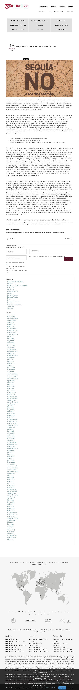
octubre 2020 (11, 377)
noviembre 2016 (12, 468)
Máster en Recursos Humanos (14, 651)
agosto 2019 (11, 404)
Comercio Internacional (14, 305)
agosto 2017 (11, 450)
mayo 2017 (10, 456)
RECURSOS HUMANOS (18, 25)
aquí (7, 264)
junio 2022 (10, 338)
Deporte (9, 283)
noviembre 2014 (12, 514)
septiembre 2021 (12, 355)
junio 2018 (10, 431)
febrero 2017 (11, 462)
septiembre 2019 (12, 402)
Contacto (69, 12)
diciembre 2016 (12, 466)
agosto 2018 (11, 427)
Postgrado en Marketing (60, 647)
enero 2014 (10, 533)
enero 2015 (10, 510)
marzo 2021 (11, 367)
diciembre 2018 (12, 419)
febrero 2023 (11, 324)
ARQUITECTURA (18, 29)
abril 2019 (10, 411)
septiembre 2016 (12, 472)
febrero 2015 (11, 508)
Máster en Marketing (11, 647)
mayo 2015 (10, 503)
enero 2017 (10, 464)
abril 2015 (10, 504)
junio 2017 (10, 454)
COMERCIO (61, 20)
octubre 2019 (11, 400)
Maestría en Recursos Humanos (39, 651)
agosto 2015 (11, 497)
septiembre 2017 (12, 448)
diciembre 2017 (12, 442)
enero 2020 (11, 394)
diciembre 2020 (12, 373)
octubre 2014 (11, 516)
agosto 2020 (11, 381)
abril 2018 (10, 435)
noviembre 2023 (12, 319)
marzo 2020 (11, 390)
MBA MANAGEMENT (18, 20)
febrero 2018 (11, 439)
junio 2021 (10, 361)
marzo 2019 (11, 413)
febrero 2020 (11, 392)
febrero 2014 (11, 532)
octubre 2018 (11, 423)
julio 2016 (10, 475)
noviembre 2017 (12, 444)
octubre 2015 (11, 493)
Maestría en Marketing (35, 647)
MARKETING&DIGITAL (39, 20)
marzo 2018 (11, 437)
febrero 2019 (11, 415)
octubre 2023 (11, 320)
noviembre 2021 (12, 351)
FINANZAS (39, 25)
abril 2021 (10, 365)
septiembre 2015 (12, 495)
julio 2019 (10, 406)
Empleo (62, 6)
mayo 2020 (11, 386)
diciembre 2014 (12, 512)
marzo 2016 (11, 483)
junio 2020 (10, 384)
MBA (8, 299)
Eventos (9, 293)
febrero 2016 (11, 485)
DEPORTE (39, 29)
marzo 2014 (11, 530)
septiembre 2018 (12, 425)
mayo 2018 (10, 433)
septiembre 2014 (12, 518)
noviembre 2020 (12, 375)
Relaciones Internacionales (15, 281)
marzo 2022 (11, 344)
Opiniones (10, 289)
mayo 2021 (10, 363)
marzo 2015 (11, 506)
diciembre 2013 (12, 535)
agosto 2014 (11, 520)
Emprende (41, 12)
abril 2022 (10, 342)
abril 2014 (10, 528)
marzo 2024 (11, 315)
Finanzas (10, 303)
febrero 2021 (11, 369)
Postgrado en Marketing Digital (62, 649)
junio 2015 (10, 501)
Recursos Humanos (13, 301)
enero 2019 (10, 417)
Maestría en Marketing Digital (38, 649)
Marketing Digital (12, 295)
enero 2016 (10, 487)
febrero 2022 (11, 346)
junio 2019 (10, 408)
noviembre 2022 (12, 330)
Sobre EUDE (58, 12)
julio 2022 (10, 336)
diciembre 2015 (12, 489)
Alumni (70, 6)
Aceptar (62, 688)
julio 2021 (10, 359)
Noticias (54, 6)
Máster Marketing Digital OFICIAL (15, 641)
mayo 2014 (10, 526)
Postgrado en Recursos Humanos (63, 651)
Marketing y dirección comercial (17, 285)
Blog (50, 12)
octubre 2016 (11, 470)
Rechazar (70, 688)
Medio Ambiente (12, 291)
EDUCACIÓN (61, 29)
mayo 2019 (10, 410)
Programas (44, 6)
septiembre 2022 (12, 334)
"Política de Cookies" (51, 688)
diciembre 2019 (12, 396)
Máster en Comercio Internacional (15, 645)
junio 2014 (10, 524)
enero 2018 (10, 441)
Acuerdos (10, 308)
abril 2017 (10, 458)
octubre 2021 (11, 353)
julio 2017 (10, 452)
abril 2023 (10, 322)
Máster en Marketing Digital (13, 649)
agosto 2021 (11, 357)
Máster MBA (8, 643)
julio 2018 (10, 429)
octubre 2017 (11, 446)
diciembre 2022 (12, 328)
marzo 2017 (11, 460)
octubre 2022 (11, 332)
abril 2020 (10, 388)
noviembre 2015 (12, 491)
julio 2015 (10, 499)
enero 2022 (11, 348)
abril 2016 (10, 481)
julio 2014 (10, 522)
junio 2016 (10, 477)
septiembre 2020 (12, 379)
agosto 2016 (11, 473)
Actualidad (10, 307)
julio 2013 (10, 539)
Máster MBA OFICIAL (11, 639)
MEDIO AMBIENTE (61, 25)
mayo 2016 (10, 479)
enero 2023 (11, 326)
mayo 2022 (10, 340)
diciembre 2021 (12, 350)
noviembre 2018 (12, 421)
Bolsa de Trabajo (12, 297)
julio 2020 (10, 382)
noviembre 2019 (12, 398)
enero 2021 (10, 371)
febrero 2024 (11, 317)
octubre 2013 (11, 537)
